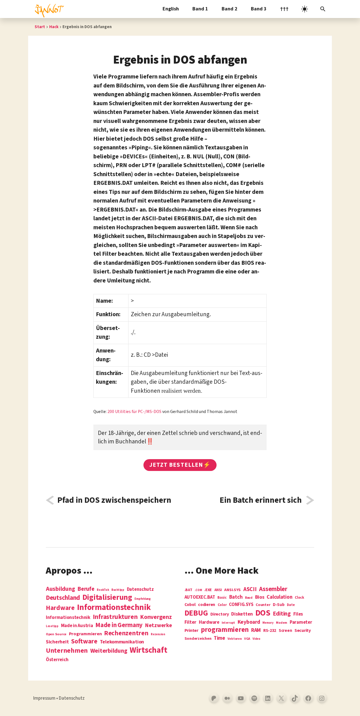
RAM (256, 630)
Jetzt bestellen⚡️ (180, 465)
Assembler (273, 589)
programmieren (225, 630)
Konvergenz (156, 617)
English (171, 8)
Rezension (158, 634)
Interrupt (228, 623)
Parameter (301, 622)
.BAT (188, 590)
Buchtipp (117, 590)
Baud (249, 598)
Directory (219, 614)
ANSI (218, 590)
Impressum (44, 698)
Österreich (57, 660)
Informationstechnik (68, 618)
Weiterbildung (108, 650)
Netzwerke (158, 625)
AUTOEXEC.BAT (199, 597)
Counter (263, 605)
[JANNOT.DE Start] (48, 9)
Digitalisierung (107, 598)
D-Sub (279, 605)
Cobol (190, 605)
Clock (299, 597)
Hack (53, 27)
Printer (191, 630)
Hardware (60, 608)
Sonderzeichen (198, 638)
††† (284, 8)
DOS (262, 613)
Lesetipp (52, 626)
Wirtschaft (148, 650)
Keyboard (249, 622)
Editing (282, 614)
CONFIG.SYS (241, 605)
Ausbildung (60, 588)
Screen (285, 631)
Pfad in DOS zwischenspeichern (114, 500)
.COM (198, 590)
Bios (259, 597)
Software (84, 641)
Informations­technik (114, 607)
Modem (281, 623)
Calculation (279, 597)
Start (40, 27)
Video (256, 639)
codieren (206, 605)
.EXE (208, 589)
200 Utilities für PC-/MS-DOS (134, 411)
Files (298, 614)
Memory (267, 623)
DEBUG (196, 613)
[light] (304, 9)
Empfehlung (142, 599)
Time (219, 638)
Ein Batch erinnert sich (261, 500)
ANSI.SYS (232, 589)
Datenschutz (140, 589)
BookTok (103, 590)
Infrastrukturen (115, 617)
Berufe (85, 589)
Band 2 (229, 8)
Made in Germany (119, 625)
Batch (236, 597)
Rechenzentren (126, 633)
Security (302, 630)
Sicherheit (57, 642)
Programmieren (85, 634)
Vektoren (235, 639)
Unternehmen (67, 651)
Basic (222, 597)
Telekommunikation (122, 642)
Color (222, 605)
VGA (247, 639)
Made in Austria (77, 626)
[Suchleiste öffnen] (323, 9)
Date (290, 605)
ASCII (250, 589)
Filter (190, 622)
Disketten (242, 614)
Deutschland (63, 598)
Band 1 (200, 8)
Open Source (56, 634)
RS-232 (269, 630)
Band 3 (259, 8)
